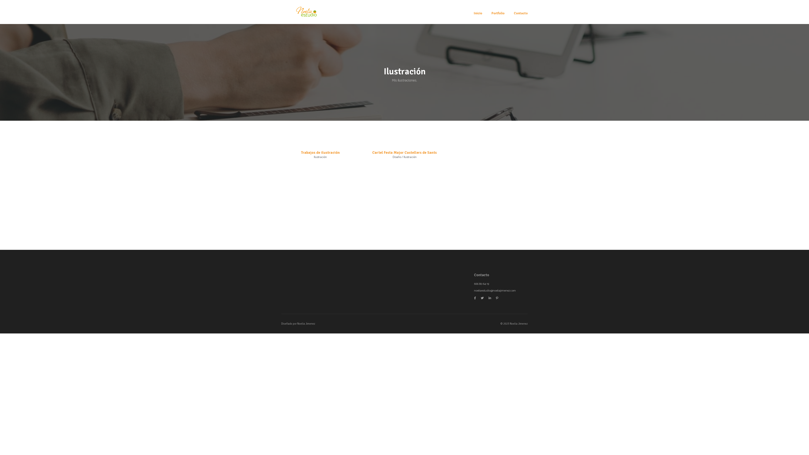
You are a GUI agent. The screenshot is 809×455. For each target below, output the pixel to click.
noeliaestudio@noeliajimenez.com (495, 290)
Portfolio (498, 13)
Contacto (521, 13)
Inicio (478, 13)
